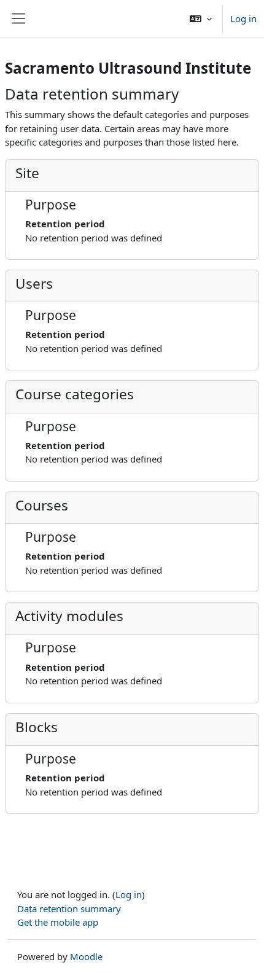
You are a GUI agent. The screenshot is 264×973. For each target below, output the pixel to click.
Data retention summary (69, 908)
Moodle (86, 956)
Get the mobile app (57, 922)
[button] (201, 18)
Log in (243, 18)
